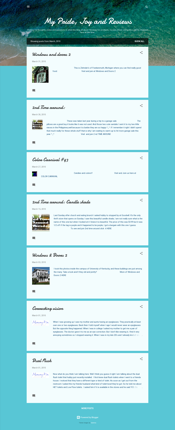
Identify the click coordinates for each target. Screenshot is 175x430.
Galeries (93, 423)
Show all (140, 41)
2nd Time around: (48, 107)
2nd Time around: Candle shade (61, 201)
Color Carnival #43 (50, 159)
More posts (87, 408)
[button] (141, 53)
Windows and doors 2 (51, 54)
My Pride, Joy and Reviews (87, 21)
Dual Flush (41, 360)
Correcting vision (47, 308)
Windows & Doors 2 (49, 255)
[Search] (146, 7)
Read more (137, 90)
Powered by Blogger (89, 417)
